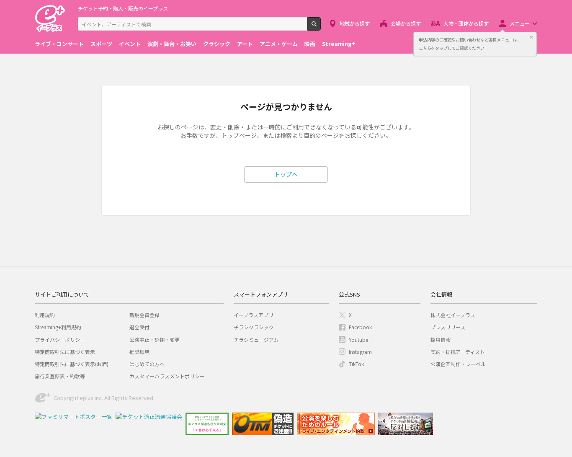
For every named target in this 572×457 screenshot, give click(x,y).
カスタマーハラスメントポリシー (167, 376)
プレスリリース (447, 326)
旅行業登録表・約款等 (60, 376)
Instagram (360, 351)
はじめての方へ (147, 363)
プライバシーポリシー (60, 339)
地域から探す (355, 23)
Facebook (360, 326)
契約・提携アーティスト (457, 351)
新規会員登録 (144, 314)
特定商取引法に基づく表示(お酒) (71, 363)
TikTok (356, 363)
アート (245, 44)
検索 (320, 27)
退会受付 (139, 326)
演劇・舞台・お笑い (171, 44)
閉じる (531, 37)
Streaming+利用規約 (58, 326)
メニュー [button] (520, 23)
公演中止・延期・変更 (154, 339)
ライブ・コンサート (59, 44)
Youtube (358, 339)
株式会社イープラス (452, 314)
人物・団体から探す (466, 23)
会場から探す (406, 23)
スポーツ (101, 44)
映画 (309, 44)
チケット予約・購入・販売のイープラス (123, 8)
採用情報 (440, 339)
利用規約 (45, 314)
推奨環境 (139, 351)
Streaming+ (339, 44)
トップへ (286, 174)
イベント (130, 44)
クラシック (216, 44)
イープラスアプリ (253, 314)
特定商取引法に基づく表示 (65, 351)
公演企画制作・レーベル (458, 363)
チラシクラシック (254, 326)
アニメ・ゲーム (279, 44)
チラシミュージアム (256, 339)
